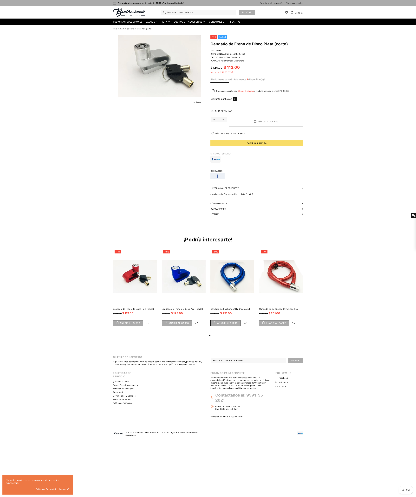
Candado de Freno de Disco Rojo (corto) (133, 309)
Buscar (246, 12)
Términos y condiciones (123, 388)
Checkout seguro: (220, 153)
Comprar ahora (257, 143)
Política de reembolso (122, 403)
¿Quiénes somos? (121, 381)
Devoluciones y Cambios (124, 396)
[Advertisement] (97, 467)
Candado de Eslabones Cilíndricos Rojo (279, 309)
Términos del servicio (122, 399)
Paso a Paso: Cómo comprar (125, 385)
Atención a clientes (294, 3)
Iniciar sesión (277, 3)
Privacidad (118, 392)
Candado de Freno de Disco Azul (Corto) (182, 309)
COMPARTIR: (216, 171)
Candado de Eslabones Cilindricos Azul (230, 309)
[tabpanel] (281, 291)
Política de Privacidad (46, 489)
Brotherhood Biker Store (129, 12)
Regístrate (264, 3)
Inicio (115, 29)
